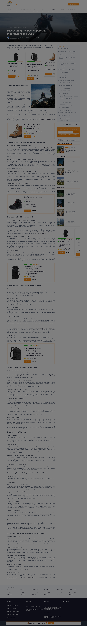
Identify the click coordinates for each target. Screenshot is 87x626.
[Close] (65, 273)
